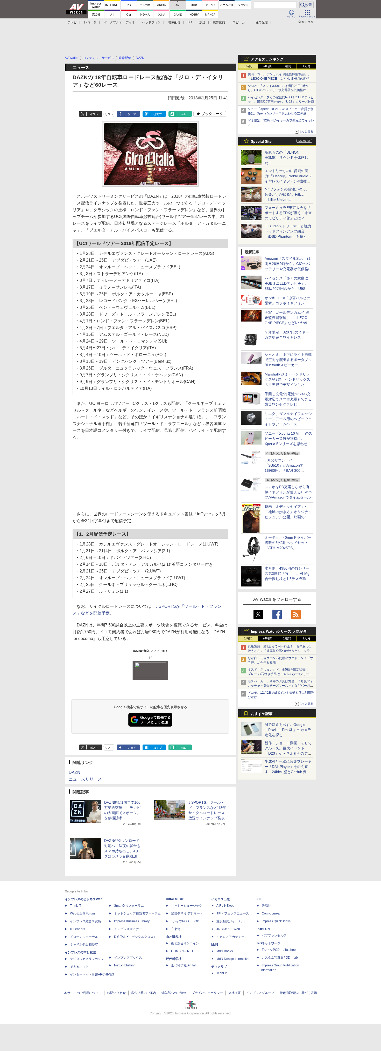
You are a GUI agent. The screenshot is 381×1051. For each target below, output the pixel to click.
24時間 (267, 66)
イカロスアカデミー (230, 937)
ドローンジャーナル (84, 937)
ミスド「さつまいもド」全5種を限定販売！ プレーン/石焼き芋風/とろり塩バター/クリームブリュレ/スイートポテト (280, 674)
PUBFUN (263, 929)
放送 (202, 22)
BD (190, 22)
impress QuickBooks (276, 921)
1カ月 (306, 66)
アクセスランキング (267, 59)
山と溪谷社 (173, 937)
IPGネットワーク (268, 943)
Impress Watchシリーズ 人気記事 (279, 631)
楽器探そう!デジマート (187, 913)
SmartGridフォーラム (129, 905)
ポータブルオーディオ (119, 22)
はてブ (157, 114)
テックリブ (219, 966)
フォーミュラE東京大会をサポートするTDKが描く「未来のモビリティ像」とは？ (288, 213)
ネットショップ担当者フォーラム (137, 913)
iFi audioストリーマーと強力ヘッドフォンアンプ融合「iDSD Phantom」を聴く (288, 231)
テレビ (72, 22)
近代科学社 (173, 959)
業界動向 (219, 22)
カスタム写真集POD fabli (280, 957)
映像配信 (174, 22)
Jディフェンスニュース (232, 913)
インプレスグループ (260, 993)
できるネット (79, 966)
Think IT (75, 905)
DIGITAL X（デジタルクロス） (135, 937)
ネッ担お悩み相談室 (84, 944)
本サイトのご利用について (83, 993)
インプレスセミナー (128, 929)
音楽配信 (261, 22)
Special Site (261, 141)
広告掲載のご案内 (143, 993)
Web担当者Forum (82, 913)
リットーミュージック (186, 905)
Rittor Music (175, 899)
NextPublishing (125, 965)
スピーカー (240, 22)
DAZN (74, 772)
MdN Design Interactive (232, 959)
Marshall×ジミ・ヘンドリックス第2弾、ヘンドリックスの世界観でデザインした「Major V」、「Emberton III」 (287, 384)
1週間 (287, 66)
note (183, 114)
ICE (259, 899)
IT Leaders (77, 929)
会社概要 (234, 993)
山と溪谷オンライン (185, 943)
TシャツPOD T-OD (185, 921)
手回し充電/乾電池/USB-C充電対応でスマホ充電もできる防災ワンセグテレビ (288, 399)
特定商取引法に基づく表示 (298, 993)
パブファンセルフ (274, 935)
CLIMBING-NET (182, 951)
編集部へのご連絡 (173, 993)
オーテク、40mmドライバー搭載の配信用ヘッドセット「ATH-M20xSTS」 (288, 542)
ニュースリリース (85, 779)
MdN (214, 944)
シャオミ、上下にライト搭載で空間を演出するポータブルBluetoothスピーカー (288, 359)
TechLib (222, 973)
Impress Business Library (132, 921)
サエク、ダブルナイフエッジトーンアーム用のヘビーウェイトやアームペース (288, 419)
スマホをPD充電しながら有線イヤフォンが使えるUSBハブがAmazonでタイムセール (288, 492)
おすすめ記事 (262, 714)
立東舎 (175, 929)
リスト (109, 114)
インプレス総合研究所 (85, 921)
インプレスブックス (128, 957)
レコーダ (90, 22)
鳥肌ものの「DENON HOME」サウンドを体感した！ (286, 157)
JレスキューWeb (228, 929)
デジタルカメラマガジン (87, 959)
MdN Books (224, 951)
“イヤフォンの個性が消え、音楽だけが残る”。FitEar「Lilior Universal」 (287, 194)
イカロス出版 (220, 899)
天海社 (266, 905)
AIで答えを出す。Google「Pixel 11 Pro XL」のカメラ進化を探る (288, 729)
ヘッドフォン (151, 22)
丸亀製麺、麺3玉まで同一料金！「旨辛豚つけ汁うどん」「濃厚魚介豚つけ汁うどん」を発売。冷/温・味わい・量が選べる (280, 651)
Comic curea (271, 913)
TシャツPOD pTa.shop (279, 950)
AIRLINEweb (225, 905)
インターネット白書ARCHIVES (92, 974)
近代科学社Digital (183, 965)
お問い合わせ (116, 993)
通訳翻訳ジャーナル (230, 921)
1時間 (248, 66)
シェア (132, 114)
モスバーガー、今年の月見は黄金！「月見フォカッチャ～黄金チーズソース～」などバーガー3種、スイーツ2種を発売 (280, 685)
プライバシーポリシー (207, 993)
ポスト (94, 114)
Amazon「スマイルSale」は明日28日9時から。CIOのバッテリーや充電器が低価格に (288, 263)
